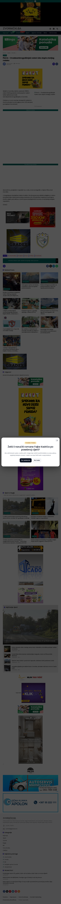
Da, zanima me (25, 460)
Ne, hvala (37, 460)
